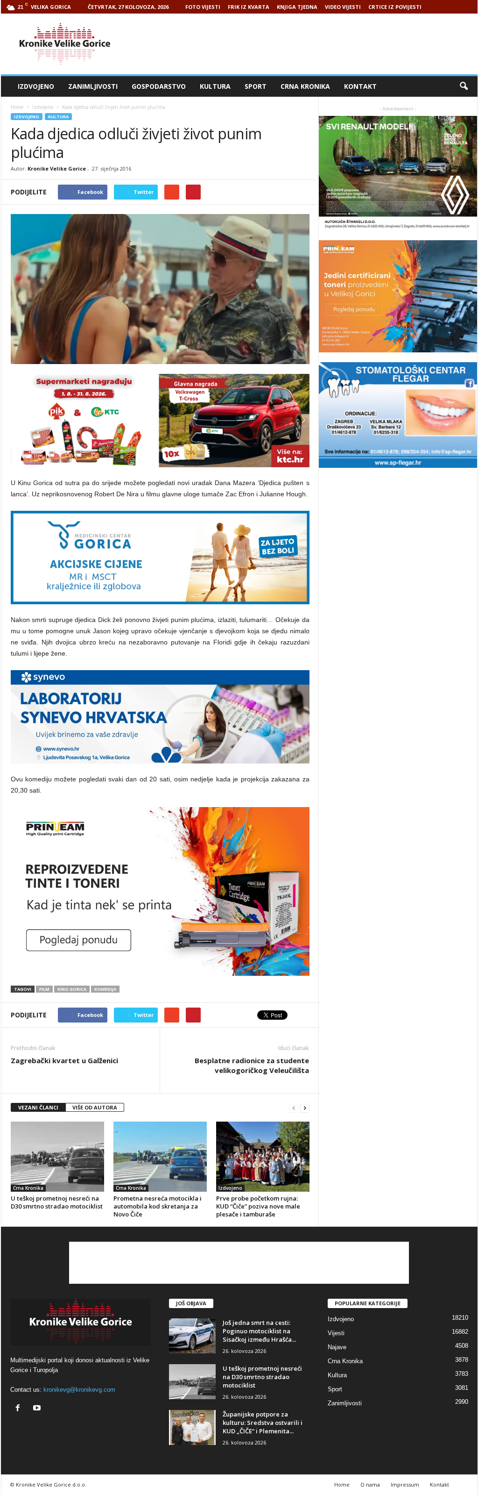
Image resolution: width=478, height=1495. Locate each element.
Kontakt (360, 86)
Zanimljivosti (93, 86)
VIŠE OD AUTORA (94, 1107)
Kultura (215, 86)
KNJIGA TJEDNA (297, 6)
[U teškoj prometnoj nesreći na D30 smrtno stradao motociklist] (57, 1157)
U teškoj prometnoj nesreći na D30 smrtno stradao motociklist (57, 1202)
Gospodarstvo (159, 86)
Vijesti (336, 1333)
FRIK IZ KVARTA (248, 6)
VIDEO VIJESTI (343, 6)
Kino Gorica (71, 989)
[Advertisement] (308, 44)
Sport (256, 86)
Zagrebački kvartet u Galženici (64, 1060)
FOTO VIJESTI (202, 6)
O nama (370, 1484)
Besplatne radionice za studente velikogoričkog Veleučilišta (252, 1065)
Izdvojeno (36, 86)
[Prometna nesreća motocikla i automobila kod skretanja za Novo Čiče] (160, 1157)
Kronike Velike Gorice (57, 168)
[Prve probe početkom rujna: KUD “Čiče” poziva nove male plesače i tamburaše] (262, 1157)
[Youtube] (38, 1408)
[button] (463, 86)
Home (17, 107)
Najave (337, 1347)
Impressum (405, 1484)
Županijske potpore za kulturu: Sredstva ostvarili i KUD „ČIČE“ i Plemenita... (262, 1422)
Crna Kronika (305, 86)
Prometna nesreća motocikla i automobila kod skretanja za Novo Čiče (157, 1206)
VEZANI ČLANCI (38, 1107)
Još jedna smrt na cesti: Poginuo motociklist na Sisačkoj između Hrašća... (259, 1331)
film (44, 989)
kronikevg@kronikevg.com (79, 1389)
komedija (105, 989)
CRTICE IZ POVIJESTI (395, 6)
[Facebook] (19, 1408)
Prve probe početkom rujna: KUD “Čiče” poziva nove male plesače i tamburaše (258, 1206)
